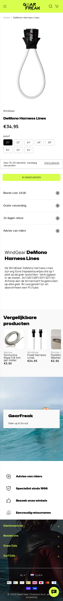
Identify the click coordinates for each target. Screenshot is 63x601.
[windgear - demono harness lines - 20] (31, 64)
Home (6, 17)
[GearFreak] (31, 6)
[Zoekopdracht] (51, 6)
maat (6, 136)
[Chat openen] (54, 592)
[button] (5, 6)
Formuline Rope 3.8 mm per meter (12, 358)
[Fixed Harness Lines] (37, 339)
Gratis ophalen (51, 162)
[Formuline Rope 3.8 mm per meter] (14, 339)
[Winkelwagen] (57, 6)
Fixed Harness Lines (36, 356)
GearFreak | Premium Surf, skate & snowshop (36, 596)
